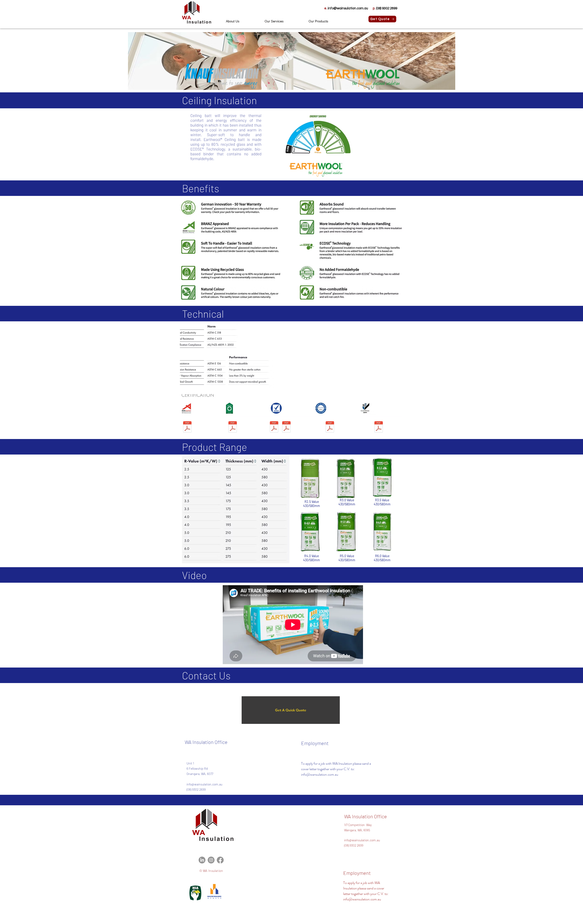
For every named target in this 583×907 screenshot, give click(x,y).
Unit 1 (190, 763)
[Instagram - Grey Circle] (211, 860)
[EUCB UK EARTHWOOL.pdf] (274, 427)
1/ (345, 825)
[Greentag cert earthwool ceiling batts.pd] (232, 427)
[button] (241, 21)
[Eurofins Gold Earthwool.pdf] (330, 427)
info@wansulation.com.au (319, 774)
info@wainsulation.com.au (204, 784)
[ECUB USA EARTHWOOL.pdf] (286, 427)
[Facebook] (220, 860)
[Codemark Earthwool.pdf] (378, 427)
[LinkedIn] (202, 860)
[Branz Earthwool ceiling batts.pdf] (187, 427)
